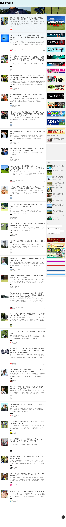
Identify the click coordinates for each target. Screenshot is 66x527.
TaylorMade (57, 228)
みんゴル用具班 (15, 234)
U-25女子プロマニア (15, 500)
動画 (49, 233)
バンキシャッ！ (15, 432)
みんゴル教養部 (15, 217)
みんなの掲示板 (15, 484)
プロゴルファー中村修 (16, 105)
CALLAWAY (50, 230)
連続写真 (53, 233)
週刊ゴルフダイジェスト (16, 88)
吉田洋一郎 (14, 380)
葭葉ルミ (5, 11)
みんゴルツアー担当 (15, 69)
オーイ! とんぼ (58, 226)
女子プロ (57, 233)
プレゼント (61, 230)
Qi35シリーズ (50, 228)
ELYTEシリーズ (51, 226)
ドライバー (56, 230)
